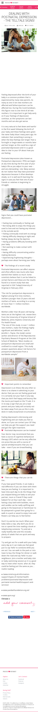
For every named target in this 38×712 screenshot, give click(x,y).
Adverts (5, 699)
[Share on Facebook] (15, 617)
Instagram (21, 683)
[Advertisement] (19, 73)
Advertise (5, 685)
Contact (5, 683)
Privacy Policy (6, 693)
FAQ (4, 681)
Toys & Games (21, 7)
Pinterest (20, 681)
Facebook (21, 679)
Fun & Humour (30, 7)
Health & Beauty (12, 7)
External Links (6, 697)
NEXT (33, 611)
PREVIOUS (6, 611)
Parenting (4, 7)
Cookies (5, 695)
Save (27, 617)
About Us (5, 679)
